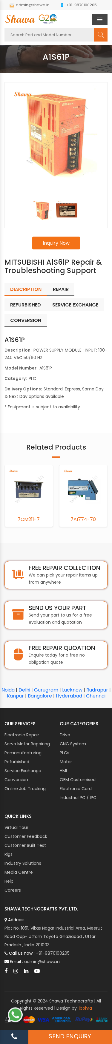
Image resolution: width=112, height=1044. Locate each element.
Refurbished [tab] (25, 304)
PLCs (64, 753)
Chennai (95, 695)
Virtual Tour (16, 827)
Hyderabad (69, 695)
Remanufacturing (23, 753)
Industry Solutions (22, 863)
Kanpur (15, 695)
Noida (8, 689)
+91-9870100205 (81, 5)
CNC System (73, 744)
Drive (65, 735)
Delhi (24, 689)
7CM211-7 (29, 519)
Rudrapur (97, 689)
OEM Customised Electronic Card (78, 784)
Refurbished (16, 762)
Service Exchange (22, 771)
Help (8, 881)
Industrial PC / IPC (78, 798)
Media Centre (18, 872)
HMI (63, 771)
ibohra (85, 1008)
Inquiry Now (56, 243)
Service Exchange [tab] (75, 304)
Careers (12, 890)
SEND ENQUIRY (70, 1036)
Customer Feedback (25, 836)
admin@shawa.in (33, 5)
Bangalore (40, 695)
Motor (66, 762)
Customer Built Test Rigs (25, 849)
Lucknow (72, 689)
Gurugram (46, 689)
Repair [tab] (61, 289)
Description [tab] (26, 289)
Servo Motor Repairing (27, 744)
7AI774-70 (83, 519)
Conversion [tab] (25, 320)
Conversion (16, 780)
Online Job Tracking (25, 789)
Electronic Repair (21, 735)
